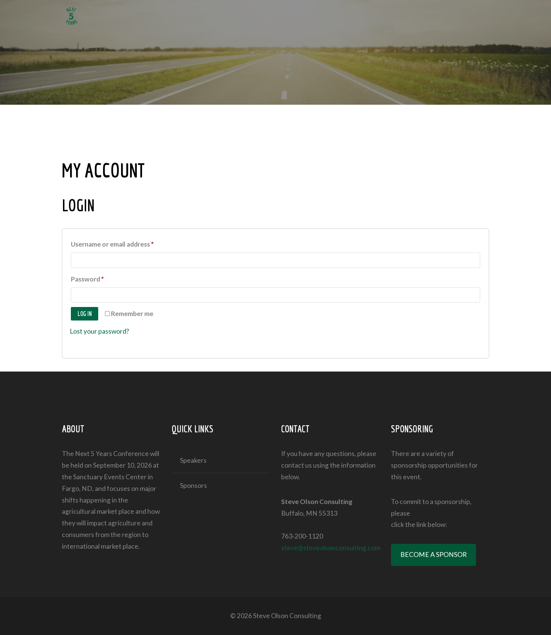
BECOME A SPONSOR (433, 554)
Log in (85, 314)
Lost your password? (99, 331)
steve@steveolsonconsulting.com (330, 548)
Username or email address (125, 244)
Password (100, 279)
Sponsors (193, 485)
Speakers (193, 460)
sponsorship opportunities (429, 465)
